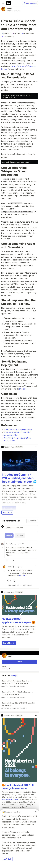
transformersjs (28, 33)
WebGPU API (9, 441)
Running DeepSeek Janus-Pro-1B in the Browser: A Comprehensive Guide (16, 683)
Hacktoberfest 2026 (10, 799)
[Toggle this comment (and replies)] (2, 547)
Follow (19, 662)
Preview (20, 535)
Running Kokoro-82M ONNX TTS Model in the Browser (18, 705)
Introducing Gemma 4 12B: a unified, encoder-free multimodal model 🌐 (19, 478)
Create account (30, 3)
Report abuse (27, 585)
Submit (9, 535)
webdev (16, 33)
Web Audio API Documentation (17, 438)
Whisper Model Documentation (17, 432)
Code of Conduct (13, 585)
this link (22, 389)
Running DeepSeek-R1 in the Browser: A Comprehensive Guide (17, 694)
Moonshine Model (11, 435)
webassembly (8, 37)
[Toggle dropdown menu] (36, 447)
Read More (7, 512)
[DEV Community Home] (8, 3)
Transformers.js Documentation (18, 429)
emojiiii (9, 8)
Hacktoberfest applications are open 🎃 (18, 620)
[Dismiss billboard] (35, 812)
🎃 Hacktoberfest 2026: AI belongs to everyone (18, 787)
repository (23, 575)
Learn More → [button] (8, 643)
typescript (6, 33)
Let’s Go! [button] (7, 859)
